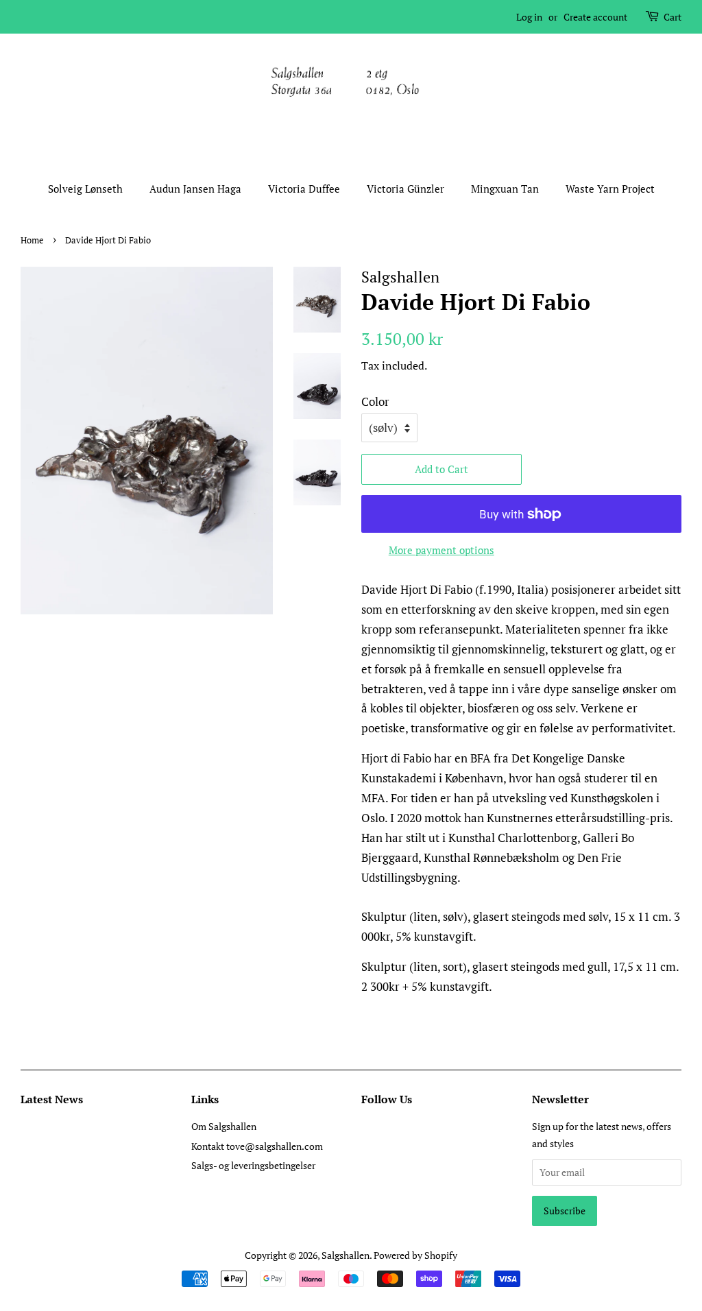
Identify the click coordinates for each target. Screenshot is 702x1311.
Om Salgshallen (223, 1126)
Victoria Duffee (304, 188)
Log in (529, 16)
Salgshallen (346, 1255)
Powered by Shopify (415, 1255)
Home (32, 240)
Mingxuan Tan (505, 188)
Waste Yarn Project (610, 188)
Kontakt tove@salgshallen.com (257, 1146)
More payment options (441, 550)
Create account (595, 16)
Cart (672, 16)
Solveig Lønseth (85, 188)
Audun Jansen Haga (195, 188)
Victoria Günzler (405, 188)
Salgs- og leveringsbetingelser (253, 1165)
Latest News (52, 1099)
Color (375, 401)
